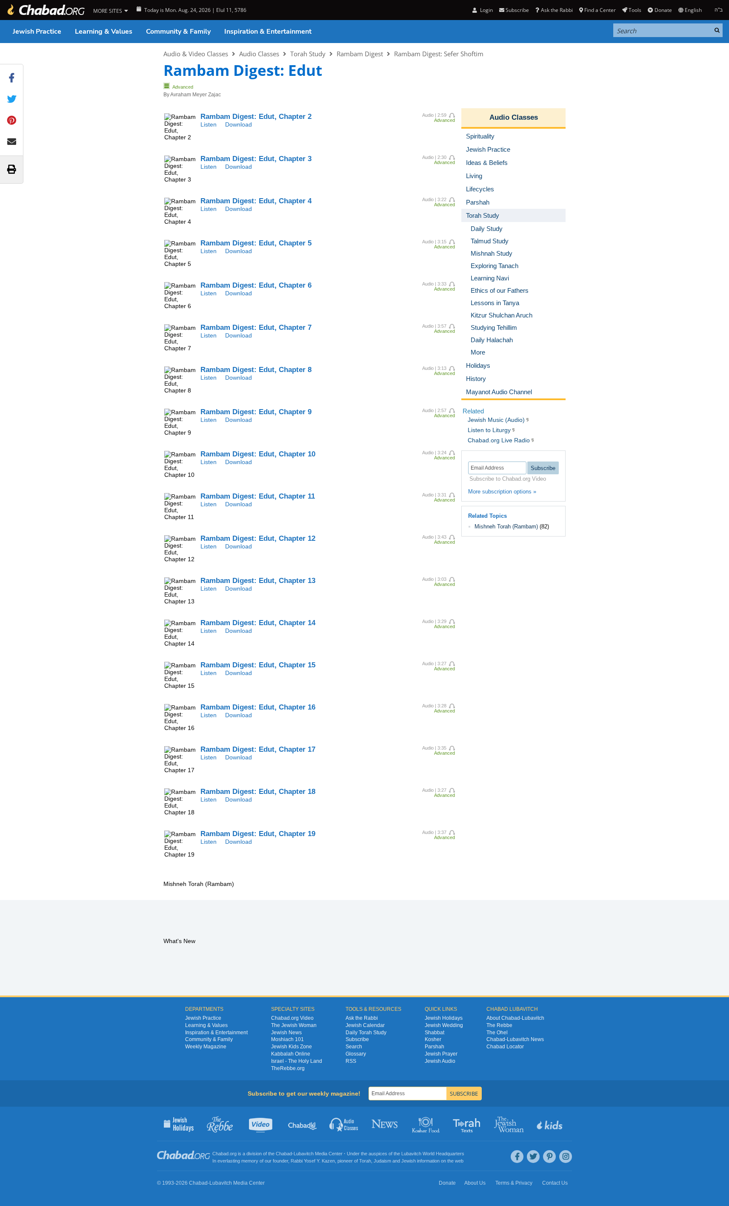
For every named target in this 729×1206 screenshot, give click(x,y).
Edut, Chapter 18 (257, 792)
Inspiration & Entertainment (268, 31)
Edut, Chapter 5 (256, 243)
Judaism (382, 1160)
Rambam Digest (360, 53)
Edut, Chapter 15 (257, 665)
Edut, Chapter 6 (256, 285)
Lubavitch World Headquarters (432, 1153)
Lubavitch (304, 1153)
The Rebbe (499, 1025)
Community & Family (178, 31)
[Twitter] (533, 1156)
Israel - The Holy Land (296, 1061)
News (385, 1123)
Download (238, 124)
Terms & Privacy (513, 1183)
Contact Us (555, 1183)
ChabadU (302, 1123)
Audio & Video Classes (195, 53)
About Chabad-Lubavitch (515, 1018)
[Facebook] (517, 1156)
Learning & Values (103, 31)
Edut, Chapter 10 (257, 454)
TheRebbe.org (288, 1068)
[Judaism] (45, 10)
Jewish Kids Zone (291, 1047)
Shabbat (434, 1033)
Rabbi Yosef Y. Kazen (313, 1160)
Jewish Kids (550, 1123)
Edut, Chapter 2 (256, 117)
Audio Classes (259, 53)
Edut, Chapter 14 (257, 623)
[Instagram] (565, 1156)
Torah (365, 1160)
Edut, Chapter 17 (257, 749)
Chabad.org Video (292, 1018)
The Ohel (497, 1033)
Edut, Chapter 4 (256, 201)
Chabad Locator (505, 1047)
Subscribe (357, 1039)
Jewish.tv (261, 1123)
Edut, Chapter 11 (257, 496)
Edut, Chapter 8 (256, 370)
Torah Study (308, 53)
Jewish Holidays (444, 1018)
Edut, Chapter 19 (257, 834)
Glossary (356, 1054)
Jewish (408, 1160)
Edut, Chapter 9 (256, 412)
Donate (663, 10)
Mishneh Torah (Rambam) (506, 526)
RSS (351, 1061)
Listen (208, 124)
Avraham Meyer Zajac (195, 95)
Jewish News (286, 1033)
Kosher (433, 1039)
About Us (475, 1183)
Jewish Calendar (365, 1025)
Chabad (284, 1153)
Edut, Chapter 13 (257, 581)
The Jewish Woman (294, 1025)
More (478, 352)
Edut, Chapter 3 (256, 159)
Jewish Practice (37, 31)
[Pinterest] (549, 1156)
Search (354, 1047)
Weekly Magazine (205, 1047)
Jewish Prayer (441, 1054)
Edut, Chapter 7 (256, 327)
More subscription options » (502, 491)
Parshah (434, 1047)
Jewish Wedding (444, 1025)
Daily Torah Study (366, 1033)
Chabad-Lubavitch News (515, 1039)
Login (485, 10)
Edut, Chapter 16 (257, 707)
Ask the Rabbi (556, 10)
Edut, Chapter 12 (257, 538)
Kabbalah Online (290, 1054)
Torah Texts (467, 1123)
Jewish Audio (440, 1061)
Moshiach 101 (287, 1039)
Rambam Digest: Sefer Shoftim (438, 53)
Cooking (426, 1123)
